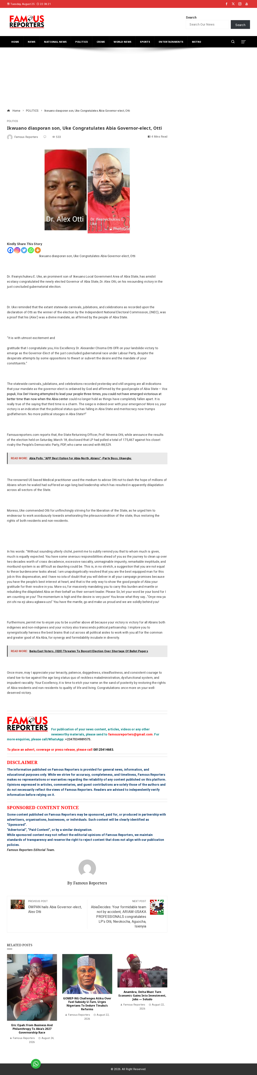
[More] (38, 250)
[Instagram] (17, 250)
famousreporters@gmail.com (130, 734)
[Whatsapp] (31, 250)
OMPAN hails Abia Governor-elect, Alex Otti (55, 907)
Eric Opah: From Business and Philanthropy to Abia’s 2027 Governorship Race (32, 1028)
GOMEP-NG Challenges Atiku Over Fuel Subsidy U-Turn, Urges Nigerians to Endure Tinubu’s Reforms (87, 1003)
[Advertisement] (112, 78)
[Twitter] (24, 250)
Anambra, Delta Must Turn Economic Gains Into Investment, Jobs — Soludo (142, 995)
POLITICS (12, 121)
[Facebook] (10, 250)
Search (191, 17)
